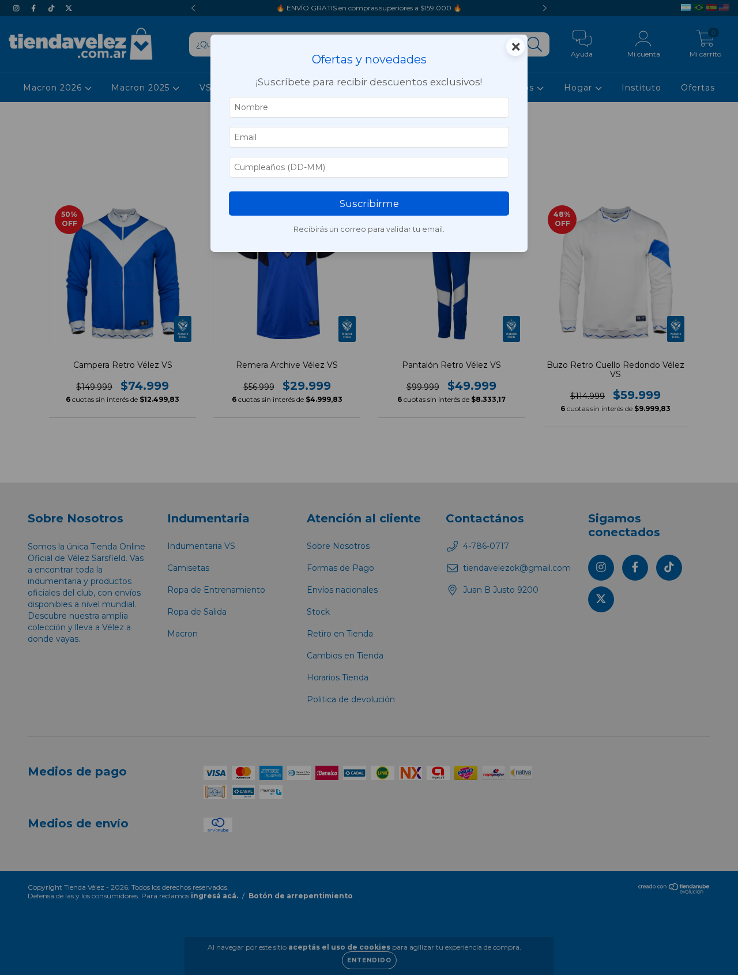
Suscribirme (369, 203)
